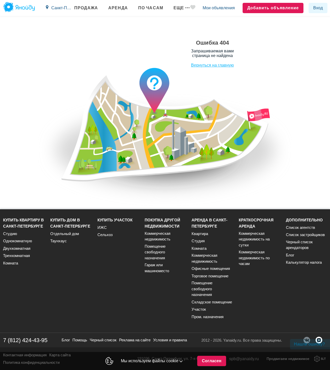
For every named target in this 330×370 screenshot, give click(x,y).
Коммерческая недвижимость (157, 236)
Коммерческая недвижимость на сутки (254, 239)
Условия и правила (170, 340)
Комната (10, 263)
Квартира (200, 233)
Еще (179, 8)
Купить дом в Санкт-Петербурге (70, 223)
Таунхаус (58, 241)
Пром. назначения (208, 317)
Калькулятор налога (304, 262)
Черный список (103, 340)
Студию (10, 233)
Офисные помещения (211, 268)
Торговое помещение (210, 276)
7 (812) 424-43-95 (25, 340)
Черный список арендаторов (299, 245)
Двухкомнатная (16, 248)
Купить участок (115, 220)
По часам (150, 8)
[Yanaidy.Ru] (19, 8)
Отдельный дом (64, 233)
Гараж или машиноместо (157, 268)
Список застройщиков (305, 234)
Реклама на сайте (135, 340)
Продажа (86, 8)
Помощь (79, 340)
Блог (290, 255)
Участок (199, 309)
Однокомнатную (17, 241)
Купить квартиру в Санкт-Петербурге (23, 223)
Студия (198, 241)
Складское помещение (212, 302)
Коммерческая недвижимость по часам (254, 258)
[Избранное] (192, 8)
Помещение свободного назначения (155, 252)
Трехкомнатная (16, 255)
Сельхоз (105, 234)
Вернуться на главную (212, 65)
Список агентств (300, 227)
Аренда (118, 8)
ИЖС (102, 227)
